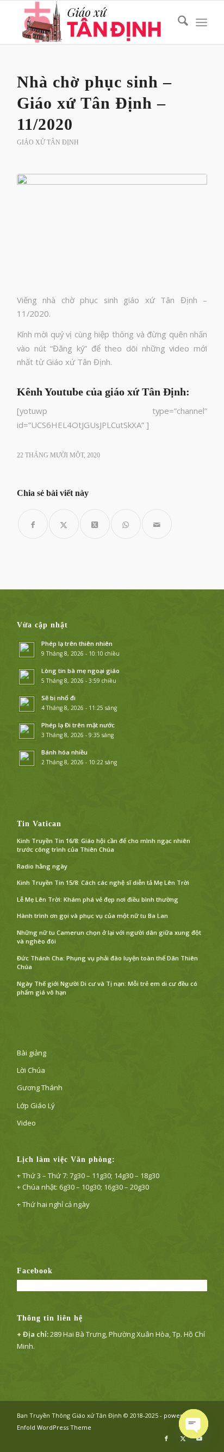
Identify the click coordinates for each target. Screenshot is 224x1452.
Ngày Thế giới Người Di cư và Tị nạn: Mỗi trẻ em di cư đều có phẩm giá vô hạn (107, 988)
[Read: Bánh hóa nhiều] (26, 758)
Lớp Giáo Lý (36, 1105)
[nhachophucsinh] (112, 227)
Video (26, 1123)
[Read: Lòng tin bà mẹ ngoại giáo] (26, 677)
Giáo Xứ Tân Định (48, 142)
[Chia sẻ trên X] (64, 524)
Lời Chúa (31, 1070)
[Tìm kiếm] (177, 22)
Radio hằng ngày (42, 866)
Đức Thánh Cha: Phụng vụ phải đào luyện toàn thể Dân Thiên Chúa (107, 962)
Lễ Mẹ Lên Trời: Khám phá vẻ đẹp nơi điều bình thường (97, 899)
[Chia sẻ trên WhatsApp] (126, 524)
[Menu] (201, 22)
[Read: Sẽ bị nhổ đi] (26, 704)
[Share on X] (95, 524)
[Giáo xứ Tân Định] (93, 22)
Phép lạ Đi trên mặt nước (78, 725)
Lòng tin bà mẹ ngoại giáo (80, 671)
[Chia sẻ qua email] (157, 524)
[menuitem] (177, 22)
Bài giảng (31, 1053)
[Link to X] (183, 1438)
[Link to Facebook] (166, 1438)
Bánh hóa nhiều (64, 752)
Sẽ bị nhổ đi (58, 698)
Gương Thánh (40, 1087)
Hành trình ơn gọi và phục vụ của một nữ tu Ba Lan (92, 916)
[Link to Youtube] (199, 1438)
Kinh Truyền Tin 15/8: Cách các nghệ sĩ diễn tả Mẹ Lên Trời (103, 882)
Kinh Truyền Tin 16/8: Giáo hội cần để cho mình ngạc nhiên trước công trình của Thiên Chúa (103, 845)
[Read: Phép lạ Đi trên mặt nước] (26, 731)
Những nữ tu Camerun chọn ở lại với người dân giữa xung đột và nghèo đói (109, 937)
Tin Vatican (39, 824)
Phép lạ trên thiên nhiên (77, 643)
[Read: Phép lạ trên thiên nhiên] (26, 649)
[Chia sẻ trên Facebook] (33, 524)
